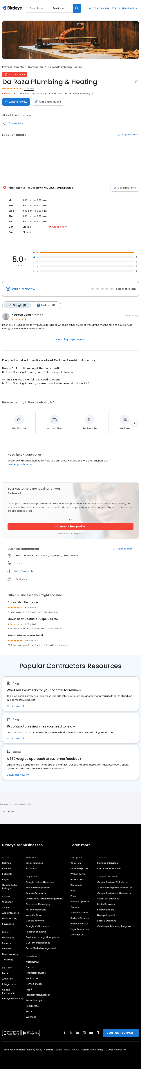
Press (73, 896)
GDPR (59, 1049)
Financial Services (36, 972)
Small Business (34, 863)
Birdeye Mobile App (13, 998)
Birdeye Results (79, 923)
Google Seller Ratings (9, 886)
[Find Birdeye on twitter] (71, 1033)
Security (48, 1049)
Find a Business (106, 904)
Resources (76, 885)
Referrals (7, 874)
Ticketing (7, 959)
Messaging (8, 937)
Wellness (31, 1016)
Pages (5, 879)
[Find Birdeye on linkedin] (77, 1033)
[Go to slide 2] (71, 519)
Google (23, 579)
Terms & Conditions (13, 1049)
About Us (75, 863)
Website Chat (34, 915)
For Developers (105, 909)
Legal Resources (79, 929)
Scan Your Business (108, 898)
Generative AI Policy (92, 1049)
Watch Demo (78, 874)
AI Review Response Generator (114, 887)
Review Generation (36, 893)
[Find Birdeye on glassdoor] (98, 1033)
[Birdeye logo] (12, 8)
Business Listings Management (44, 937)
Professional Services (109, 868)
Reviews (6, 868)
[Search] (77, 8)
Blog (72, 890)
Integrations (9, 984)
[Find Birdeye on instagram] (84, 1033)
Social (5, 907)
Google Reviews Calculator (112, 882)
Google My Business (37, 926)
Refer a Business (106, 920)
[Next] (134, 423)
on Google (37, 314)
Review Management (38, 887)
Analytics (7, 978)
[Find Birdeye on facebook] (64, 1033)
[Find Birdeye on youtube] (91, 1033)
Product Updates (80, 901)
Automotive (33, 961)
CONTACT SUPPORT (120, 1033)
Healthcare (32, 978)
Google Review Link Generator (114, 893)
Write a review (98, 8)
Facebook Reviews (36, 931)
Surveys (6, 943)
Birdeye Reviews (79, 918)
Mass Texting (9, 918)
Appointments (10, 913)
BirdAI (5, 973)
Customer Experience (38, 942)
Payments (8, 924)
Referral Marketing (36, 909)
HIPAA (67, 1049)
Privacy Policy (34, 1049)
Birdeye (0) (48, 305)
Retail (29, 1011)
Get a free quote (50, 102)
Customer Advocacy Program (114, 926)
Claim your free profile (70, 526)
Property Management (39, 994)
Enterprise (31, 868)
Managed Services (107, 863)
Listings (6, 863)
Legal (29, 989)
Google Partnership (8, 991)
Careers (74, 907)
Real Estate (32, 1005)
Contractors (35, 67)
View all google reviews (70, 339)
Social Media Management (41, 948)
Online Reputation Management (44, 898)
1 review (29, 88)
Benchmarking (10, 954)
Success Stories (79, 912)
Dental (30, 967)
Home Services (34, 983)
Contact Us (77, 934)
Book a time (77, 879)
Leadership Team (80, 868)
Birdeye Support (106, 915)
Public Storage (34, 1000)
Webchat (7, 901)
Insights (6, 948)
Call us (18, 563)
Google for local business (40, 882)
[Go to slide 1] (69, 519)
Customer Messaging (38, 904)
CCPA (75, 1049)
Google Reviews (35, 920)
